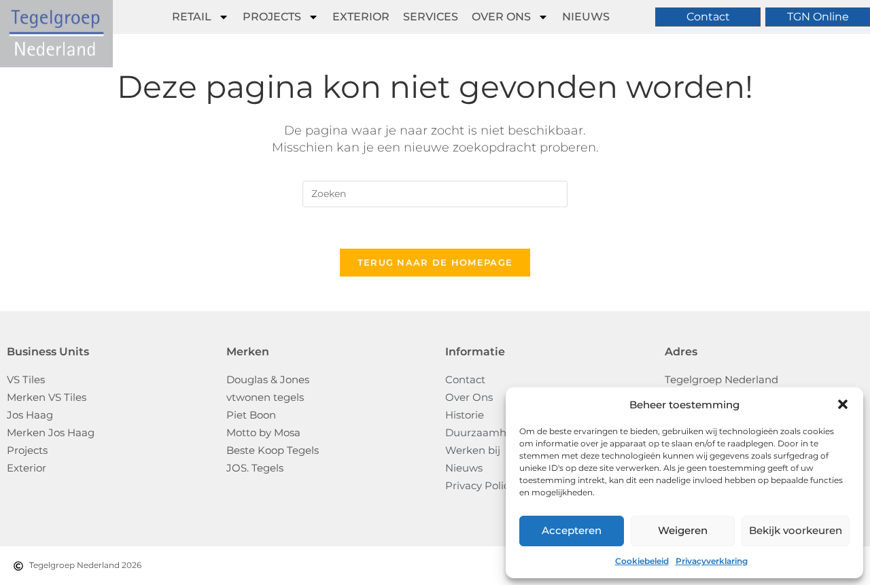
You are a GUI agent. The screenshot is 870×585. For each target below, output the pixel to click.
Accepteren (572, 530)
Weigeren (683, 530)
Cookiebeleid (642, 561)
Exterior (360, 16)
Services (430, 16)
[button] (843, 404)
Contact (708, 16)
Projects (272, 16)
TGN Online (818, 16)
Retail (191, 16)
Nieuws (586, 16)
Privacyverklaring (712, 561)
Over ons (501, 16)
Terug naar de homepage (435, 262)
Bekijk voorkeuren (795, 530)
